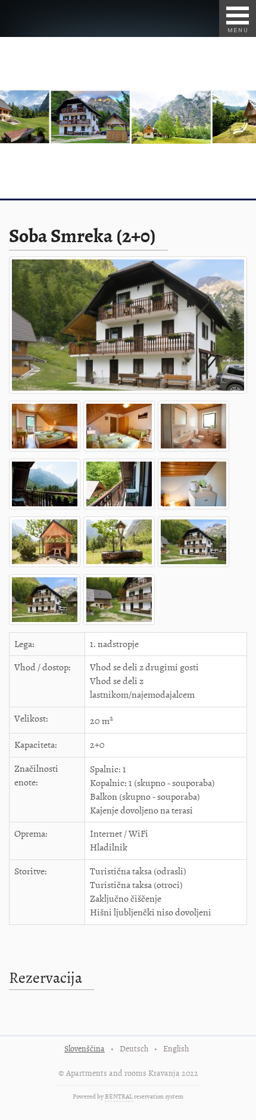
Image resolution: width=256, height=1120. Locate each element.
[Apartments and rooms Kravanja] (129, 393)
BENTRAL (119, 1096)
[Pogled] (46, 567)
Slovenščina (84, 1048)
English (176, 1048)
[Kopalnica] (195, 451)
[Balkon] (46, 509)
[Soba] (46, 451)
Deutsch (134, 1048)
